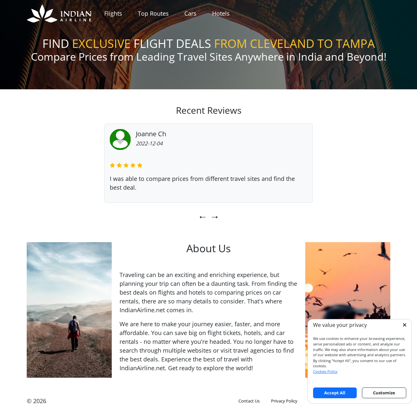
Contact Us (249, 401)
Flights (113, 13)
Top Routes (153, 13)
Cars (190, 13)
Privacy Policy (284, 401)
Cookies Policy (325, 371)
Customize (384, 393)
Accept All (334, 393)
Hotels (221, 13)
